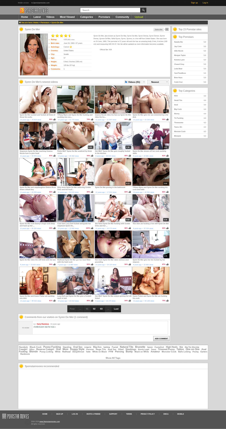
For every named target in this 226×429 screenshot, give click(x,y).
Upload (139, 17)
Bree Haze (190, 77)
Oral (58, 349)
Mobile (180, 414)
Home (24, 17)
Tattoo (180, 349)
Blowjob (190, 136)
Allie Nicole (190, 51)
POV (190, 96)
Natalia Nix (190, 42)
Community (122, 17)
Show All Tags (113, 358)
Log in (205, 3)
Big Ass (97, 347)
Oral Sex (77, 347)
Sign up (194, 3)
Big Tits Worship (192, 347)
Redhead (66, 352)
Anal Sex (112, 349)
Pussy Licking (46, 352)
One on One (193, 349)
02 (94, 309)
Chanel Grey (190, 64)
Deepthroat (78, 351)
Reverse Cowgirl (45, 349)
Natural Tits (126, 347)
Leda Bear (190, 69)
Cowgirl (23, 349)
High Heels (172, 347)
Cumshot (159, 347)
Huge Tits (101, 349)
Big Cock (190, 109)
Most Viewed (67, 17)
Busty (129, 351)
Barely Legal (143, 349)
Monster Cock (190, 131)
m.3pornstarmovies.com (40, 3)
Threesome (190, 122)
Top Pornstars (186, 37)
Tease (153, 349)
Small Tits (190, 100)
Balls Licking (184, 352)
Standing (67, 347)
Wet (181, 347)
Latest (37, 17)
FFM (111, 351)
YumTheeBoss (190, 73)
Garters (203, 352)
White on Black (99, 352)
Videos (50, 17)
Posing (195, 352)
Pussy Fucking (52, 347)
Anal (190, 105)
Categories (86, 17)
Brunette (140, 347)
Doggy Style (77, 349)
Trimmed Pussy (166, 349)
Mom (65, 349)
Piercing (119, 351)
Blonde (33, 351)
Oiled (121, 349)
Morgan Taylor (190, 55)
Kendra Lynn (190, 60)
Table (88, 352)
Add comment (161, 338)
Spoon (150, 347)
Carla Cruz (190, 82)
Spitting (106, 347)
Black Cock (36, 347)
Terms (129, 414)
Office (31, 349)
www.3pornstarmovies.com (50, 421)
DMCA (166, 414)
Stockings (130, 349)
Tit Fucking (190, 118)
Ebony (190, 114)
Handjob (23, 347)
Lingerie (87, 347)
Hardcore (25, 354)
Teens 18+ (190, 127)
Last (116, 309)
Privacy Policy (148, 414)
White (57, 352)
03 (101, 309)
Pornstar (90, 349)
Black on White (142, 352)
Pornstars (104, 17)
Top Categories (186, 91)
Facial (115, 347)
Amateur (155, 351)
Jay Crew (190, 46)
